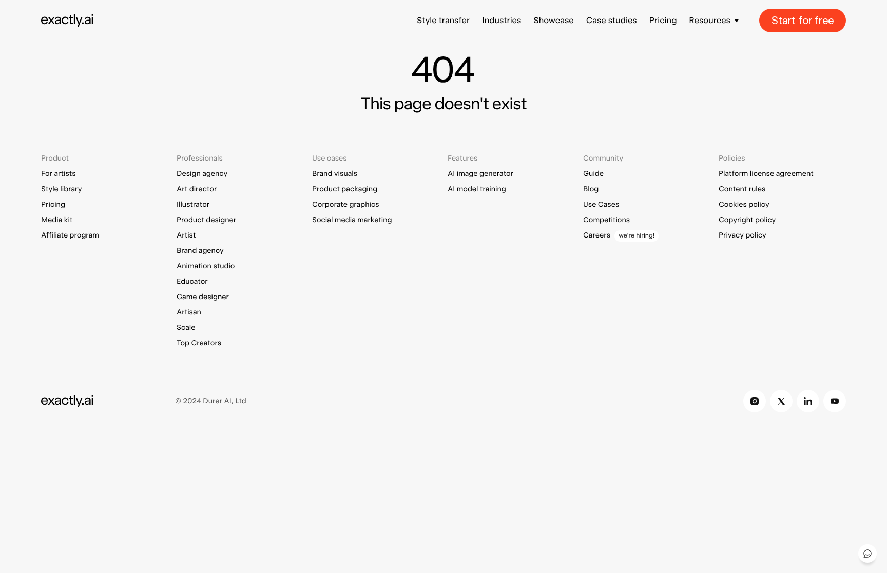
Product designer (206, 220)
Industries (501, 20)
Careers (596, 235)
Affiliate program (70, 235)
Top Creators (199, 343)
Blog (591, 189)
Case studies (611, 20)
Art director (197, 189)
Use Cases (601, 205)
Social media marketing (352, 220)
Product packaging (344, 189)
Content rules (742, 189)
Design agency (202, 174)
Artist (186, 235)
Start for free (803, 20)
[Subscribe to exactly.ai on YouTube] (834, 401)
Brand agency (200, 251)
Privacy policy (742, 235)
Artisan (189, 312)
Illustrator (193, 205)
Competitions (606, 220)
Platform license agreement (766, 174)
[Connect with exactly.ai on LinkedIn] (808, 401)
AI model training (477, 189)
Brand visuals (334, 174)
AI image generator (480, 174)
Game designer (203, 297)
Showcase (553, 20)
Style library (61, 189)
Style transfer (443, 20)
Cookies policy (744, 205)
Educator (192, 282)
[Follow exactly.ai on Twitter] (781, 401)
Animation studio (206, 266)
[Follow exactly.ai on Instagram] (754, 401)
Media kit (56, 220)
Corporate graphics (345, 205)
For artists (58, 174)
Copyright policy (747, 220)
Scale (186, 328)
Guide (593, 174)
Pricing (663, 20)
